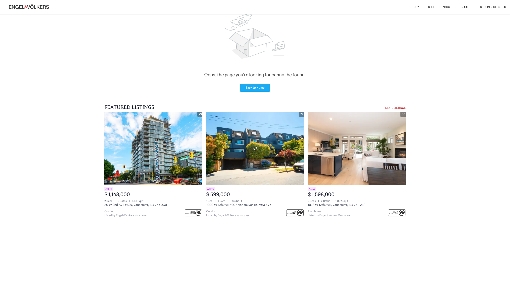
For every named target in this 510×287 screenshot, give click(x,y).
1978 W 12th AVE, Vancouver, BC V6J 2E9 (337, 205)
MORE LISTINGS (395, 108)
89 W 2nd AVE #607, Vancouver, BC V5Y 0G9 (135, 205)
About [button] (447, 7)
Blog (464, 7)
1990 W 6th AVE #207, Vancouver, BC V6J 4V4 (239, 205)
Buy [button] (416, 7)
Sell (431, 7)
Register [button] (499, 7)
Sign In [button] (485, 7)
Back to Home (255, 88)
